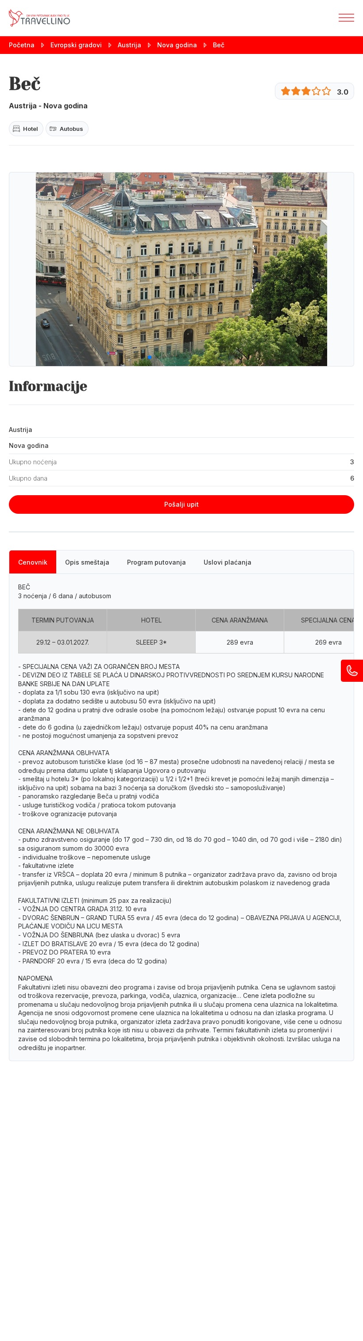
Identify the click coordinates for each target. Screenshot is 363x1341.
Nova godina (177, 45)
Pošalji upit (181, 504)
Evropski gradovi (76, 45)
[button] (128, 357)
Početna (22, 45)
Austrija (129, 45)
